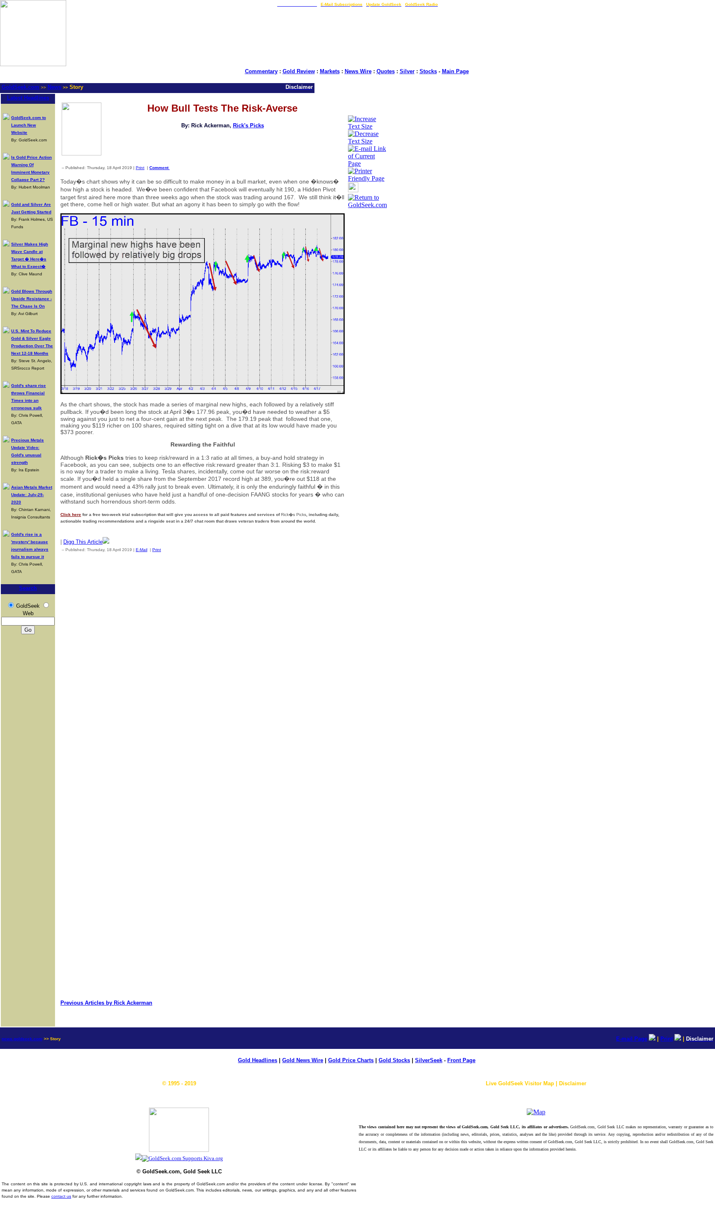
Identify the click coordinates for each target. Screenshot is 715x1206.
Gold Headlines (257, 1060)
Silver (407, 71)
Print (140, 167)
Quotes (386, 71)
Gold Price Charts (351, 1060)
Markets (330, 71)
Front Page (461, 1060)
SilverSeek (428, 1060)
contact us (61, 1196)
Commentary (261, 71)
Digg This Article (83, 542)
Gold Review (299, 71)
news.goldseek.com (22, 1038)
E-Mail (141, 549)
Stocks (428, 71)
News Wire (358, 71)
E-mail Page (631, 1039)
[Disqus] (202, 667)
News (54, 87)
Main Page (455, 71)
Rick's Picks (248, 125)
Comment (159, 167)
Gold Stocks (394, 1060)
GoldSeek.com (20, 87)
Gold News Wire (302, 1060)
